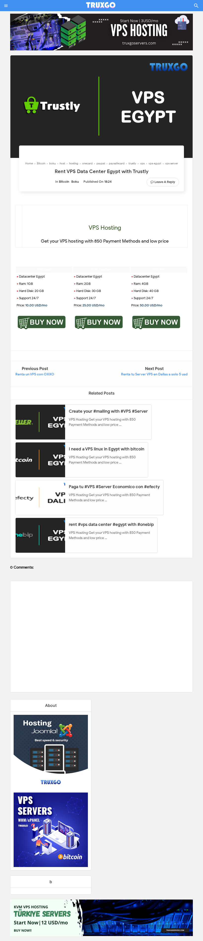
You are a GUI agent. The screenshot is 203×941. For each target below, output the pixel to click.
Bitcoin (64, 182)
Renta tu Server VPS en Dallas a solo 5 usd (154, 374)
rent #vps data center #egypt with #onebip (111, 524)
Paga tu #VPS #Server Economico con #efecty (114, 486)
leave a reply (164, 182)
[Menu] (6, 6)
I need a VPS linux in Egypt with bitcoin (106, 449)
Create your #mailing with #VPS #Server (108, 411)
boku (75, 182)
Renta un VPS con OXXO (34, 374)
